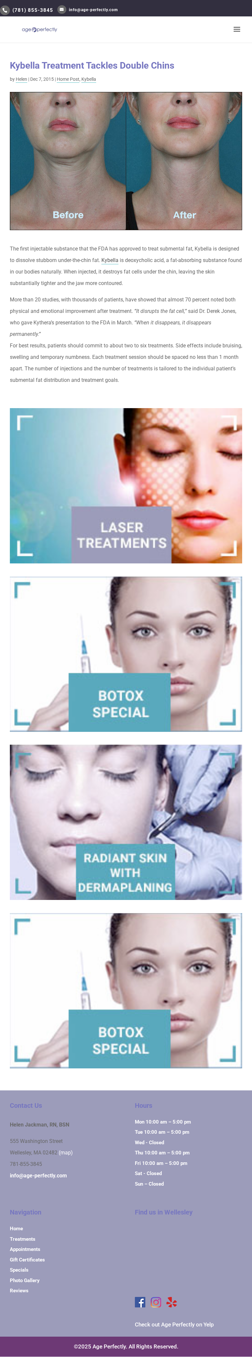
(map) (66, 1153)
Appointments (25, 1249)
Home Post (68, 79)
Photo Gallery (25, 1280)
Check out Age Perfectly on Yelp (174, 1324)
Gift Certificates (27, 1260)
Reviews (19, 1291)
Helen (21, 79)
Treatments (22, 1239)
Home (16, 1229)
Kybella (88, 79)
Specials (19, 1270)
